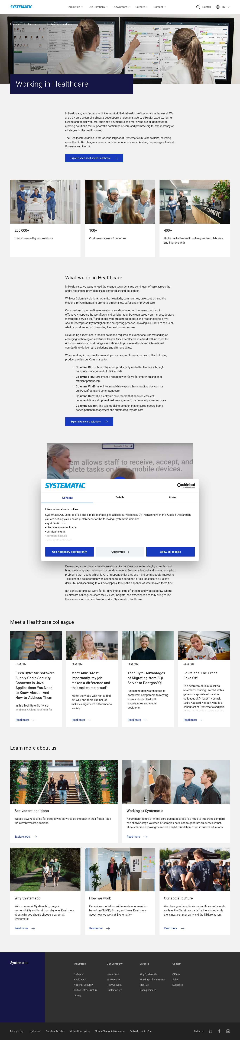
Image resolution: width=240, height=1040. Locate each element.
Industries (74, 7)
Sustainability (114, 990)
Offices (176, 974)
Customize (118, 551)
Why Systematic (149, 974)
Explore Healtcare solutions (86, 421)
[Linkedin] (210, 1031)
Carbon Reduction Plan (141, 1031)
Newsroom (120, 7)
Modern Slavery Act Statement (110, 1031)
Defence (78, 974)
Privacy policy (16, 1031)
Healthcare (80, 979)
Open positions (148, 990)
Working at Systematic (152, 979)
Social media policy (55, 1031)
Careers (140, 7)
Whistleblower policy (80, 1031)
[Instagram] (228, 1031)
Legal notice (35, 1031)
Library (78, 995)
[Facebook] (219, 1031)
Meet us (144, 984)
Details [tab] (120, 497)
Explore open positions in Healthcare (91, 158)
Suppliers (177, 984)
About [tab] (173, 497)
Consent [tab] (67, 497)
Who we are (113, 979)
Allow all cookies (170, 551)
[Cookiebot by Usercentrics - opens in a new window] (179, 485)
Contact (158, 7)
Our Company (97, 7)
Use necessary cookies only (69, 551)
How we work (114, 984)
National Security (83, 984)
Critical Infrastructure (86, 990)
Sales (175, 979)
